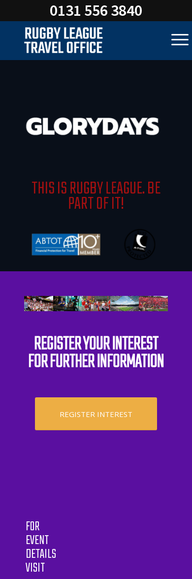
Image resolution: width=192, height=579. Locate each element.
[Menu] (180, 40)
